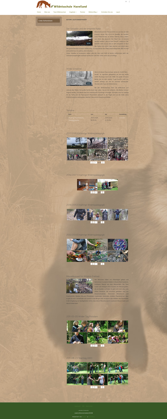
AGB (83, 406)
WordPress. (91, 416)
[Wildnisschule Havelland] (126, 1)
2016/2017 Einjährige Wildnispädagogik (85, 174)
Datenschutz (89, 406)
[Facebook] (129, 1)
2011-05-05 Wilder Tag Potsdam (82, 316)
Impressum (78, 406)
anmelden (122, 118)
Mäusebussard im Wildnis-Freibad (82, 276)
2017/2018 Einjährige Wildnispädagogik (85, 133)
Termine (70, 110)
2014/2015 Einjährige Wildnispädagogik (85, 204)
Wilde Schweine (74, 68)
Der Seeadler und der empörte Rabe (83, 28)
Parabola (84, 416)
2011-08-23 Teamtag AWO (79, 357)
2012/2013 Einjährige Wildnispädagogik (85, 234)
